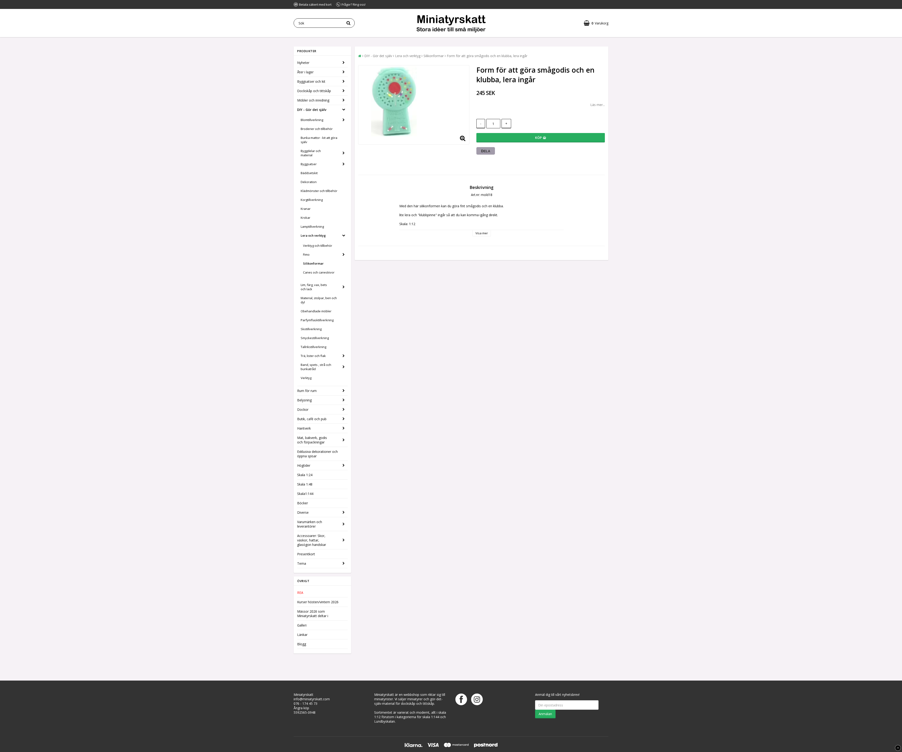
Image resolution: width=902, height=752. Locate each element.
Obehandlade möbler (316, 311)
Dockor (302, 409)
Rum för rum (307, 390)
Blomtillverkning (312, 120)
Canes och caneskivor (318, 272)
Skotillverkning (311, 329)
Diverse (303, 512)
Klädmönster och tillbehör (319, 191)
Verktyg (306, 378)
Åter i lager (305, 72)
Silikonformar (313, 263)
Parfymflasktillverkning (317, 320)
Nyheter (303, 62)
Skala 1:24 (304, 475)
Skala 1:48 (304, 484)
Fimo (306, 254)
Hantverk (304, 428)
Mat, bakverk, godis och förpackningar (312, 439)
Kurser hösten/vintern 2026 (317, 602)
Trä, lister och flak (313, 356)
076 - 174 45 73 (305, 703)
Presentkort (306, 554)
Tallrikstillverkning (313, 347)
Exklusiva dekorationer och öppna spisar (317, 453)
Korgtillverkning (312, 200)
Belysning (304, 400)
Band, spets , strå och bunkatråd (316, 367)
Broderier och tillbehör (317, 129)
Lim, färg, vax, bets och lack (314, 287)
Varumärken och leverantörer (309, 524)
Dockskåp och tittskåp (314, 91)
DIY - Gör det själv (311, 109)
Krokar (305, 217)
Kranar (306, 209)
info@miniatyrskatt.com (312, 699)
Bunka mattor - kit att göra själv (319, 140)
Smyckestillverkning (315, 338)
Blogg (301, 644)
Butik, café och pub (312, 419)
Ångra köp (301, 708)
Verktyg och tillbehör (317, 245)
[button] (596, 23)
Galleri (302, 625)
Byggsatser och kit (311, 81)
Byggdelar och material (311, 153)
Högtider (303, 465)
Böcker (302, 503)
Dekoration (309, 182)
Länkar (302, 634)
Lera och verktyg (313, 235)
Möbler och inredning (313, 100)
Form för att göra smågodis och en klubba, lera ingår (487, 56)
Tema (301, 563)
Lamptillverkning (312, 226)
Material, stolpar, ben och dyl (319, 300)
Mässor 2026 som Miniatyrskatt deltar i (312, 613)
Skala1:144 (305, 493)
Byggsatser (309, 164)
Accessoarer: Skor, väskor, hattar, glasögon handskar (311, 540)
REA (300, 592)
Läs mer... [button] (597, 104)
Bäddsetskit (309, 173)
